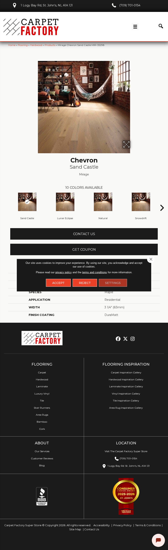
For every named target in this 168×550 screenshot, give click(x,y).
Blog (42, 465)
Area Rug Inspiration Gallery (126, 407)
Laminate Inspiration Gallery (126, 386)
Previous (6, 202)
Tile (42, 400)
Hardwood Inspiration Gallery (126, 379)
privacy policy (63, 272)
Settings (113, 283)
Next (162, 202)
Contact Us (84, 234)
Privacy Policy (122, 525)
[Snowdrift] (141, 202)
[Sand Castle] (27, 202)
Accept (58, 283)
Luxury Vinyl (41, 393)
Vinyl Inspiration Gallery (126, 393)
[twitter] (125, 339)
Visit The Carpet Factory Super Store (126, 451)
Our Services (42, 451)
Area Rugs (42, 414)
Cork (42, 428)
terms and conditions (94, 272)
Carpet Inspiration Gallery (126, 372)
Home (11, 45)
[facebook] (118, 339)
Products (50, 45)
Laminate (42, 386)
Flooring (23, 45)
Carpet (42, 372)
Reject (85, 283)
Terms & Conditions (148, 525)
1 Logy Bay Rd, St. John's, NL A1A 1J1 (47, 5)
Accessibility (101, 525)
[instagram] (133, 339)
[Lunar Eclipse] (65, 202)
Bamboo (42, 421)
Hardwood (36, 45)
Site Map (75, 529)
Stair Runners (42, 407)
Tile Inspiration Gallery (126, 400)
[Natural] (103, 202)
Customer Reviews (42, 458)
